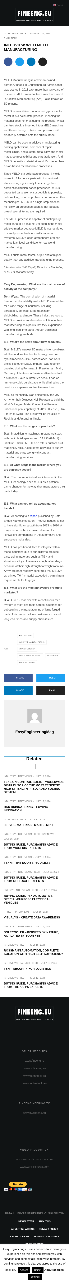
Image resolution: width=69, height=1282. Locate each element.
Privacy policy (48, 1229)
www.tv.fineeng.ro (35, 1068)
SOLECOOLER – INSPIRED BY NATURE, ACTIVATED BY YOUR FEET (31, 934)
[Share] (8, 62)
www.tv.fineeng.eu (34, 1112)
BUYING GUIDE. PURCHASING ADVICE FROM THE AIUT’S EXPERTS (31, 985)
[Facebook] (19, 1031)
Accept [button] (24, 1270)
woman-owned (27, 662)
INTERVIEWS (11, 33)
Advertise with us (22, 1229)
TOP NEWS (48, 834)
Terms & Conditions (46, 1236)
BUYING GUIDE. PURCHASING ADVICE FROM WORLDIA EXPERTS (31, 846)
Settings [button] (35, 1276)
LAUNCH (25, 963)
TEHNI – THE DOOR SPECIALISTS (27, 862)
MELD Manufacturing (30, 656)
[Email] (42, 62)
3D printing (26, 635)
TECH (23, 33)
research (53, 656)
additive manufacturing (32, 642)
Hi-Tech (8, 911)
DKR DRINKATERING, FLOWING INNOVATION (26, 808)
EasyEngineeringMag (34, 732)
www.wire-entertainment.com (34, 1159)
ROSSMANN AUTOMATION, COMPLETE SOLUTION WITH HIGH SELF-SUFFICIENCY (33, 952)
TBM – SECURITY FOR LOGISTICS (27, 968)
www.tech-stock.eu (35, 1083)
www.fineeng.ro (34, 1060)
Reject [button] (37, 1270)
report (33, 516)
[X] (27, 1031)
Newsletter (26, 1221)
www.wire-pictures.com (34, 1166)
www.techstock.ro (34, 1075)
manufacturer (27, 649)
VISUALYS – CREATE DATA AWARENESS (32, 917)
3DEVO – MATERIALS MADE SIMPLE (29, 825)
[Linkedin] (49, 1031)
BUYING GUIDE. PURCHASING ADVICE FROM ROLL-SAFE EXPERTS (31, 879)
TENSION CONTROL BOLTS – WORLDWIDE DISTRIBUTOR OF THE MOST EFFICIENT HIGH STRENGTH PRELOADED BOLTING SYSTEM (34, 787)
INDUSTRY (10, 776)
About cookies (19, 1236)
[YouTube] (42, 1031)
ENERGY (9, 890)
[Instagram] (34, 1031)
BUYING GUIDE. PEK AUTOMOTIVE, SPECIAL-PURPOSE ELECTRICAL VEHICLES (28, 899)
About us (45, 1221)
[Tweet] (19, 62)
